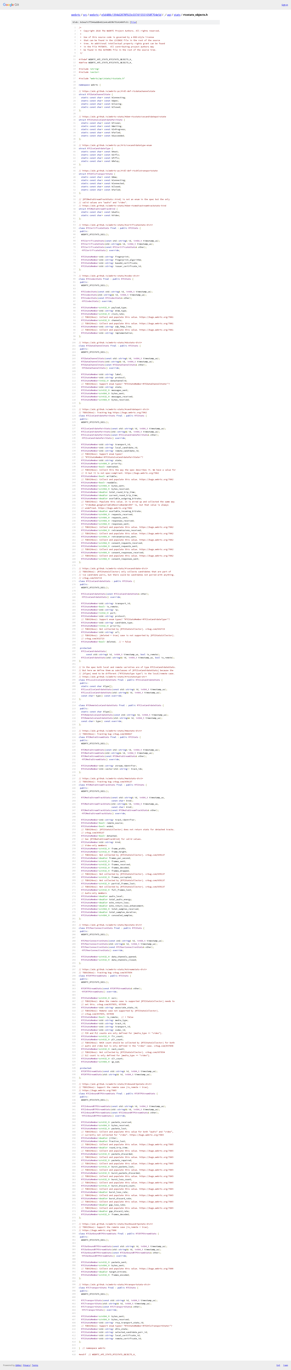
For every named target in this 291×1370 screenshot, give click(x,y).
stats (177, 15)
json (285, 1365)
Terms (35, 1365)
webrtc (75, 15)
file (133, 22)
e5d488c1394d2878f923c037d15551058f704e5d (131, 15)
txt (278, 1365)
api (169, 15)
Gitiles (18, 1365)
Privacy (26, 1365)
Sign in (285, 4)
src (85, 15)
